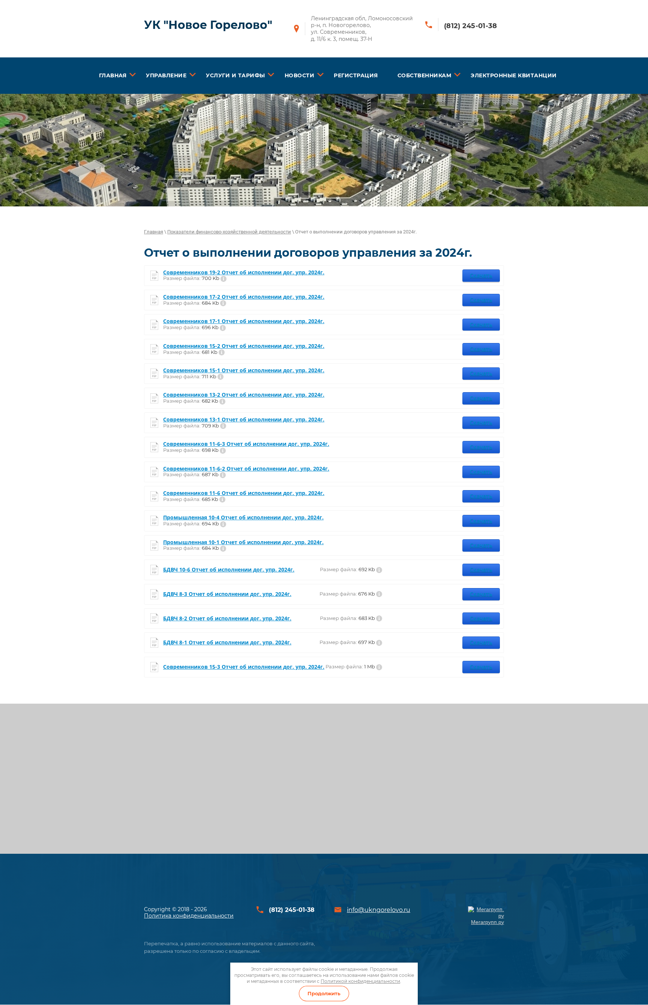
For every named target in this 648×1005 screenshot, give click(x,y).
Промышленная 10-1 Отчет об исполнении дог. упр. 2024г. (243, 542)
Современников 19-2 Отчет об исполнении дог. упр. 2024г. (243, 272)
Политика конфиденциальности (189, 915)
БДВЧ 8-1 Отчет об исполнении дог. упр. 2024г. (227, 642)
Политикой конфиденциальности (360, 981)
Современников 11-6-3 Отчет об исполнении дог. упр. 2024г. (246, 444)
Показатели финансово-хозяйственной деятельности (229, 232)
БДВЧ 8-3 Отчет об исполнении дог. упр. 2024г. (227, 594)
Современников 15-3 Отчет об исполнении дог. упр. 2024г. (243, 667)
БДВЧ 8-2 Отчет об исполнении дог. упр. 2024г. (227, 618)
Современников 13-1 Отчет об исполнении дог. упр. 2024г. (243, 420)
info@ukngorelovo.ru (378, 909)
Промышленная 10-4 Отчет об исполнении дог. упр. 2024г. (243, 518)
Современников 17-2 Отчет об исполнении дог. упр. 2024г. (243, 297)
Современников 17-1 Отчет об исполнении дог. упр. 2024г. (243, 321)
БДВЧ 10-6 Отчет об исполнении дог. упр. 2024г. (228, 570)
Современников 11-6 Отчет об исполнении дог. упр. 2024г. (243, 493)
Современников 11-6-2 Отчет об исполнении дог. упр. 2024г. (246, 469)
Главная (153, 232)
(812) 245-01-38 (470, 26)
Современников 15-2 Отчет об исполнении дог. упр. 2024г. (243, 346)
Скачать (481, 275)
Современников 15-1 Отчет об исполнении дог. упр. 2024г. (243, 370)
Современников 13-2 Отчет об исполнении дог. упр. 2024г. (243, 395)
